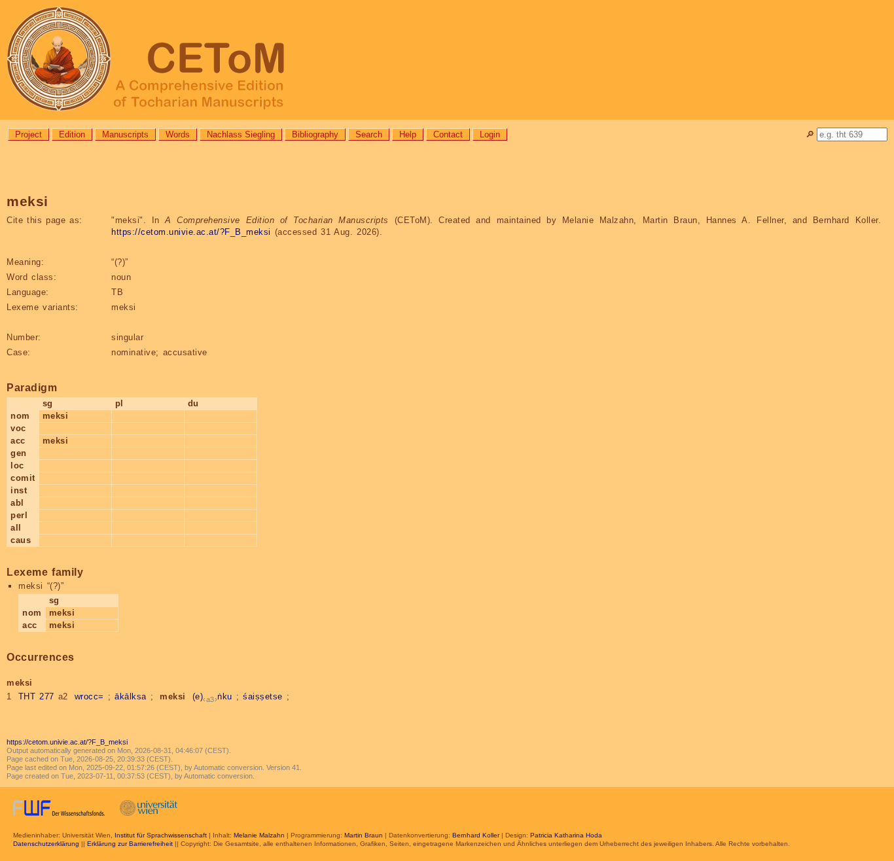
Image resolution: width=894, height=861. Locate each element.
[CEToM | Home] (447, 60)
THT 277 (36, 696)
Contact (448, 134)
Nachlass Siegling (241, 134)
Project (28, 134)
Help (407, 134)
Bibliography (315, 134)
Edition (72, 134)
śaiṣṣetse (263, 696)
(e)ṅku (212, 696)
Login (490, 134)
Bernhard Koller (475, 835)
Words (178, 134)
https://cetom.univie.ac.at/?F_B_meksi (191, 232)
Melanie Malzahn (259, 835)
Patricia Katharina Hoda (566, 835)
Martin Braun (363, 835)
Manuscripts (125, 134)
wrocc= (89, 696)
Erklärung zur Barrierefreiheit (130, 843)
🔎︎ (810, 134)
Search (368, 134)
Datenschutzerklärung (46, 843)
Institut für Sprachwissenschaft (161, 835)
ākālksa (131, 696)
